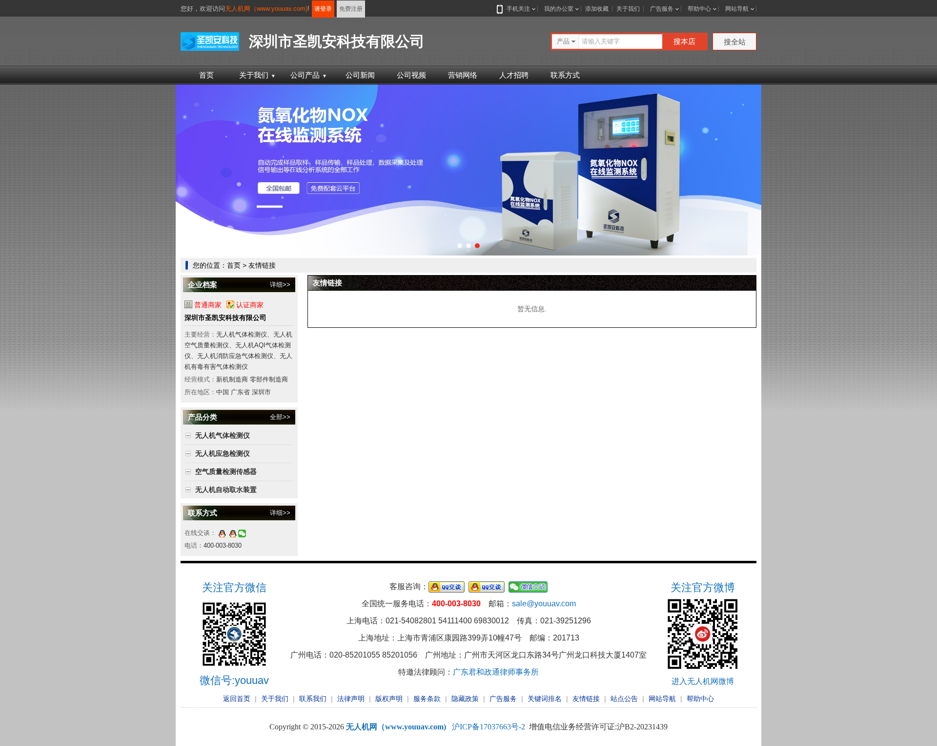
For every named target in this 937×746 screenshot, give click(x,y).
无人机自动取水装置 (226, 489)
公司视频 (411, 75)
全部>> (280, 417)
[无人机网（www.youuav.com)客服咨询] (222, 532)
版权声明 (389, 699)
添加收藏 (597, 8)
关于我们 (628, 8)
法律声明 (351, 699)
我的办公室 (558, 8)
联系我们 (312, 699)
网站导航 (737, 8)
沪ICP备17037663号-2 (488, 727)
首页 (206, 75)
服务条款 (427, 699)
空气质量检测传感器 (226, 471)
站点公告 (624, 699)
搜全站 (735, 42)
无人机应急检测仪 (222, 453)
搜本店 (684, 41)
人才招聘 (514, 75)
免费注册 (351, 8)
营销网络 (462, 75)
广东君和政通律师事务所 (496, 672)
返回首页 (236, 699)
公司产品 (308, 75)
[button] (459, 245)
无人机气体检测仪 (222, 435)
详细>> (280, 284)
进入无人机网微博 (703, 681)
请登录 (323, 8)
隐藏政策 (465, 699)
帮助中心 (699, 8)
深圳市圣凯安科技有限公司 (225, 317)
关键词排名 (545, 699)
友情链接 (586, 699)
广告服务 (661, 8)
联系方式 (565, 75)
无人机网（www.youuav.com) (266, 8)
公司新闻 (360, 75)
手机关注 (518, 8)
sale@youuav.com (544, 603)
